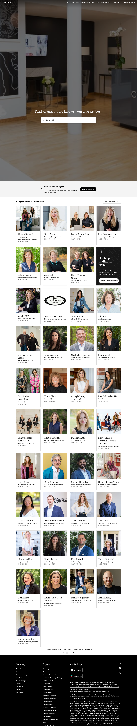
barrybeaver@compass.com (80, 237)
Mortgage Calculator (49, 696)
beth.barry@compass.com (52, 237)
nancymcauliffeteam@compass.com (28, 642)
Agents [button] (116, 2)
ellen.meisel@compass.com (26, 600)
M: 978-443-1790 (49, 321)
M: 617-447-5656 (23, 525)
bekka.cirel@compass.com (106, 357)
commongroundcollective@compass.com (108, 446)
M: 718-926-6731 (103, 401)
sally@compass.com (104, 319)
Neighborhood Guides (50, 710)
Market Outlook (48, 681)
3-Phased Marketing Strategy (52, 678)
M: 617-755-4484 (49, 525)
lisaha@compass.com (105, 399)
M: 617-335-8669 (49, 239)
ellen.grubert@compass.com (53, 485)
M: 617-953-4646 (76, 443)
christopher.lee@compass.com (108, 523)
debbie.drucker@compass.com (54, 440)
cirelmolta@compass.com (26, 402)
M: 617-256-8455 (103, 448)
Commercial (47, 716)
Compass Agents (56, 649)
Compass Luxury (48, 690)
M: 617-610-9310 (76, 239)
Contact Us (19, 687)
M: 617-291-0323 (49, 564)
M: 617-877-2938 (76, 564)
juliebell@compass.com (51, 277)
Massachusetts (67, 649)
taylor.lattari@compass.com (80, 523)
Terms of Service (105, 682)
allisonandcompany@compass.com (28, 240)
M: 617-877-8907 (103, 360)
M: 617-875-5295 (103, 564)
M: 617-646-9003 (103, 487)
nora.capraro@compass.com (53, 357)
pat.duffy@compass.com (79, 440)
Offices (18, 690)
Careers (18, 684)
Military (45, 722)
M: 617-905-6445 (103, 602)
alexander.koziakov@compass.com (55, 523)
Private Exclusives (48, 672)
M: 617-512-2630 (49, 401)
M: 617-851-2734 (23, 242)
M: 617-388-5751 (23, 320)
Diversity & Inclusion (49, 707)
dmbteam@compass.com (26, 443)
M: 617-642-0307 (49, 605)
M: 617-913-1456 (103, 239)
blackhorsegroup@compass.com (55, 319)
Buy (68, 2)
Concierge (46, 669)
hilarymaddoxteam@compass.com (108, 485)
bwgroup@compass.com (79, 280)
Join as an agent (21, 681)
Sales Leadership (21, 675)
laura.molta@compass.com (53, 603)
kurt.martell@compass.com (80, 562)
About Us (19, 669)
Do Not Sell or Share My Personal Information (84, 682)
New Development (49, 713)
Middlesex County (78, 649)
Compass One (47, 684)
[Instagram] (120, 663)
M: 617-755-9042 (23, 487)
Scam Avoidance (80, 685)
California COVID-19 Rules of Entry (108, 687)
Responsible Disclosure (93, 685)
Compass (47, 649)
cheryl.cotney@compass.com (80, 399)
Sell (77, 2)
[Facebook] (120, 668)
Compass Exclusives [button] (87, 2)
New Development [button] (103, 2)
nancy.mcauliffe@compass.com (108, 562)
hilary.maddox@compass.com (27, 562)
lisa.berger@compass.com (26, 318)
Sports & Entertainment (50, 719)
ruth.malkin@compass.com (53, 562)
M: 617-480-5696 (49, 443)
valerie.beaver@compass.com (27, 277)
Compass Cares (48, 704)
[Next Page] (73, 653)
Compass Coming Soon (50, 675)
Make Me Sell (47, 687)
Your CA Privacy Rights (80, 689)
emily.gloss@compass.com (26, 485)
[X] (120, 672)
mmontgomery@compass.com (81, 600)
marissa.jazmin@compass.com (27, 523)
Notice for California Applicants (86, 687)
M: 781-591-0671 (22, 445)
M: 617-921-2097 (76, 525)
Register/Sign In (129, 2)
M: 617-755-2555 (49, 280)
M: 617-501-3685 (76, 360)
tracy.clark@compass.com (52, 399)
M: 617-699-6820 (103, 321)
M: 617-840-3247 (23, 363)
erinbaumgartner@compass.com (108, 237)
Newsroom (19, 693)
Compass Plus (47, 701)
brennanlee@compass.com (26, 360)
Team (18, 672)
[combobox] (68, 120)
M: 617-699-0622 (76, 487)
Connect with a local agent (109, 280)
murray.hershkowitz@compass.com (82, 485)
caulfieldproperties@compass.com (82, 357)
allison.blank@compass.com (80, 319)
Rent (72, 2)
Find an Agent (47, 693)
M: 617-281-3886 (49, 360)
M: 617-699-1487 (23, 602)
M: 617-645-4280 (76, 602)
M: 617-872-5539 (76, 401)
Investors (19, 678)
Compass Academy (49, 698)
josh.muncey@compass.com (107, 600)
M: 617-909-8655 (103, 525)
